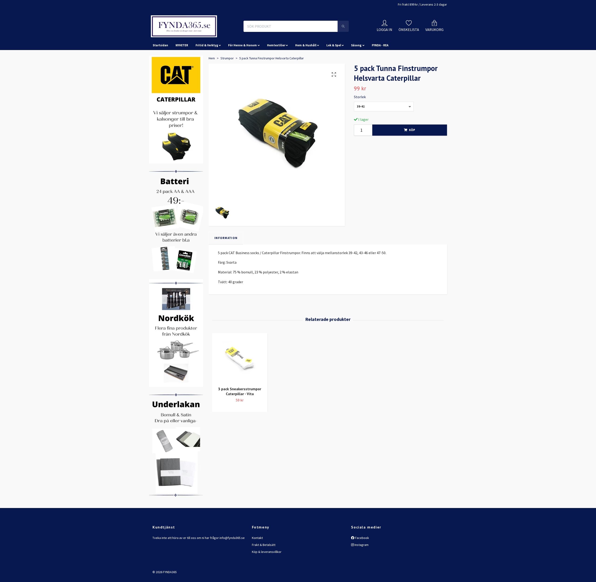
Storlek (360, 117)
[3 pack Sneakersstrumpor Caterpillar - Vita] (240, 380)
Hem (212, 79)
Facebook (361, 558)
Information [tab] (225, 259)
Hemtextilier (276, 66)
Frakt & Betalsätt (263, 565)
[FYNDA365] (215, 36)
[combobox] (384, 127)
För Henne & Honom (242, 66)
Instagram (361, 565)
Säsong (356, 66)
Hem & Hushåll (305, 66)
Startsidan (160, 66)
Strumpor (227, 79)
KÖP (412, 151)
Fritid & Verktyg (207, 66)
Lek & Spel (333, 66)
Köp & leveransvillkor (266, 573)
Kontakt (257, 558)
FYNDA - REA (380, 66)
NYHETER (182, 66)
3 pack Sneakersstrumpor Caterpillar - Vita (239, 412)
